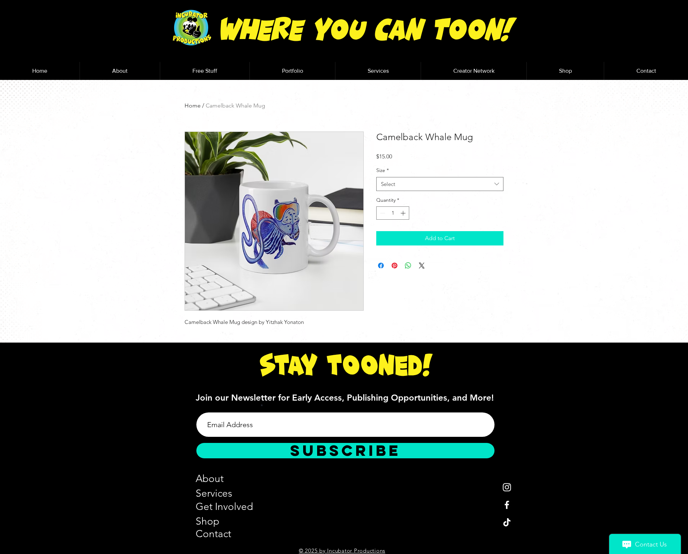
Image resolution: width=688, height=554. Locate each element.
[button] (204, 71)
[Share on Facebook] (381, 265)
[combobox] (439, 184)
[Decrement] (381, 213)
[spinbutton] (392, 213)
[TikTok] (507, 522)
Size (382, 170)
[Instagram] (507, 487)
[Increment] (403, 213)
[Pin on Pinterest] (394, 265)
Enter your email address (227, 406)
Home (193, 105)
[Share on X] (421, 265)
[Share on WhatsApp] (408, 265)
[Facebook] (507, 505)
